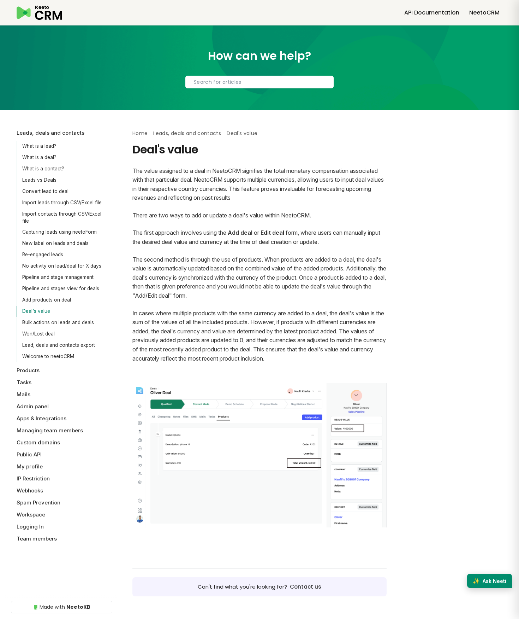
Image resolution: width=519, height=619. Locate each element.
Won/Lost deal (38, 334)
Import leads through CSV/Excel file (62, 202)
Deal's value (36, 311)
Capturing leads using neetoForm (59, 232)
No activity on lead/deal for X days (61, 266)
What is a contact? (43, 168)
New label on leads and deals (55, 243)
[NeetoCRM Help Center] (39, 13)
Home (140, 133)
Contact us (305, 586)
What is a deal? (39, 157)
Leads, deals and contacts (187, 133)
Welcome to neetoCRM (48, 356)
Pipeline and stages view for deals (60, 288)
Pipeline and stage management (58, 277)
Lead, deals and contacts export (58, 345)
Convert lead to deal (45, 191)
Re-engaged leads (42, 254)
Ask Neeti (489, 580)
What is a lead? (39, 146)
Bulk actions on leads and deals (58, 322)
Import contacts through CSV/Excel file (61, 217)
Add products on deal (46, 300)
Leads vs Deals (39, 180)
